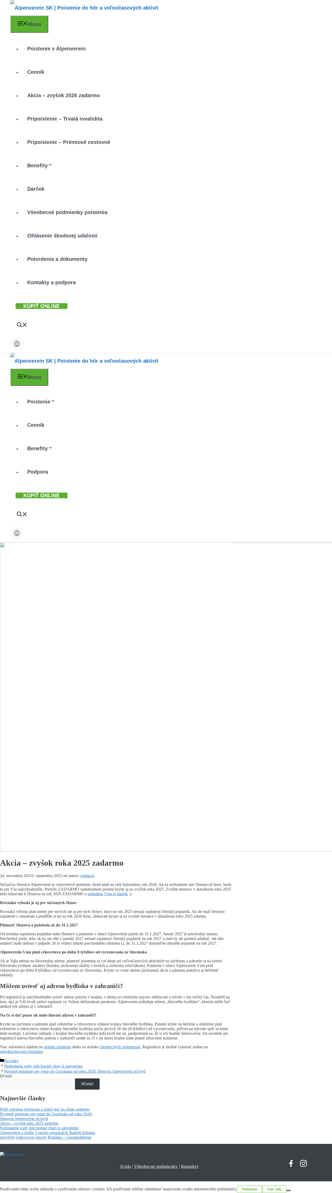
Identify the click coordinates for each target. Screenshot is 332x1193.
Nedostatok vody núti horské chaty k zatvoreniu (43, 1066)
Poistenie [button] (38, 402)
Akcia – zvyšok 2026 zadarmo (63, 95)
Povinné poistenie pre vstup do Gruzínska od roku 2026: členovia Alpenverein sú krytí (75, 1071)
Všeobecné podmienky (156, 1166)
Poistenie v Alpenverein (56, 48)
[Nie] (288, 1190)
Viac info (274, 1189)
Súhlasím (249, 1189)
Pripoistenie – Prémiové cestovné (68, 142)
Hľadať (6, 1076)
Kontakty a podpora (51, 282)
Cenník (35, 72)
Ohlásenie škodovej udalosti (62, 235)
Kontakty (190, 1166)
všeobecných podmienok (120, 1047)
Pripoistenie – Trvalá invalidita (64, 119)
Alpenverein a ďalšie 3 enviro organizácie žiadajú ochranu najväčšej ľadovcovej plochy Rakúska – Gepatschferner (47, 1134)
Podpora (37, 472)
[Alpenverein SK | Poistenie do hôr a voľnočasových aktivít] (84, 8)
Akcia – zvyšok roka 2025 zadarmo (29, 1123)
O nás (125, 1166)
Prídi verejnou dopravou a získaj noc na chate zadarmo (44, 1109)
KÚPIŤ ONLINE (41, 306)
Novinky (11, 1061)
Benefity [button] (37, 165)
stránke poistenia (57, 1047)
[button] (22, 325)
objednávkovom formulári (21, 1051)
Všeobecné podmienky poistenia (67, 212)
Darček (35, 189)
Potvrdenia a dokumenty (57, 259)
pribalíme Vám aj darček (108, 894)
